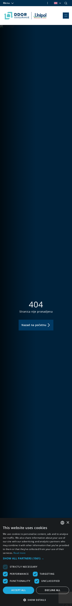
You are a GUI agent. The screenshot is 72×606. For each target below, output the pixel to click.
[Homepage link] (25, 15)
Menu (6, 3)
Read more (19, 553)
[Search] (65, 3)
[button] (36, 558)
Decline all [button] (52, 590)
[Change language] (57, 3)
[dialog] (36, 562)
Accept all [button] (18, 590)
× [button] (67, 522)
